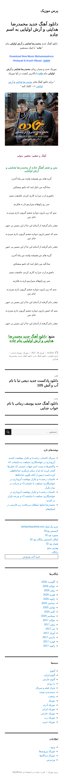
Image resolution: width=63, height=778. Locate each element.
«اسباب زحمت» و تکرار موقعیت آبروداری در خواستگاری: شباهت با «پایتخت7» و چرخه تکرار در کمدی (31, 496)
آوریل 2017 (49, 633)
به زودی (51, 683)
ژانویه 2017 (49, 645)
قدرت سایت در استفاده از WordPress (29, 772)
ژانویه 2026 (49, 599)
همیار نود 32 (52, 543)
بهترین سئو (52, 548)
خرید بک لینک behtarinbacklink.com (39, 526)
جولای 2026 (49, 586)
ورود (52, 747)
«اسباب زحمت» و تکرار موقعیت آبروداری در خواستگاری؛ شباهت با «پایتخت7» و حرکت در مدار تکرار (32, 483)
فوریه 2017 (49, 641)
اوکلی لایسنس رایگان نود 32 (44, 539)
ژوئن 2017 (49, 624)
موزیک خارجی (48, 713)
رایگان (55, 552)
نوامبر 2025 (49, 607)
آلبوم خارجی (49, 679)
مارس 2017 (49, 637)
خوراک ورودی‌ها (47, 751)
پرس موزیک (49, 11)
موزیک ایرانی (16, 353)
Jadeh (46, 60)
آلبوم (52, 671)
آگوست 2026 (48, 582)
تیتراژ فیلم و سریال (45, 688)
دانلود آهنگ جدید (25, 356)
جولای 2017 (49, 620)
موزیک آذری (49, 705)
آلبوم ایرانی (49, 675)
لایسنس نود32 (51, 531)
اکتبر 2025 (49, 611)
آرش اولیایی (53, 356)
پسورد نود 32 (51, 535)
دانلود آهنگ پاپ (40, 356)
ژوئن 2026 (49, 590)
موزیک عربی (48, 722)
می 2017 (50, 628)
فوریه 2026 (49, 594)
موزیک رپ (49, 717)
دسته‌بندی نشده (47, 692)
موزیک (26, 353)
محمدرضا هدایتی (24, 82)
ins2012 (50, 353)
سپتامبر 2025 (48, 616)
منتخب (51, 696)
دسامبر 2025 (48, 603)
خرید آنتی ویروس (31, 556)
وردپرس (50, 760)
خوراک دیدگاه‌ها (47, 755)
